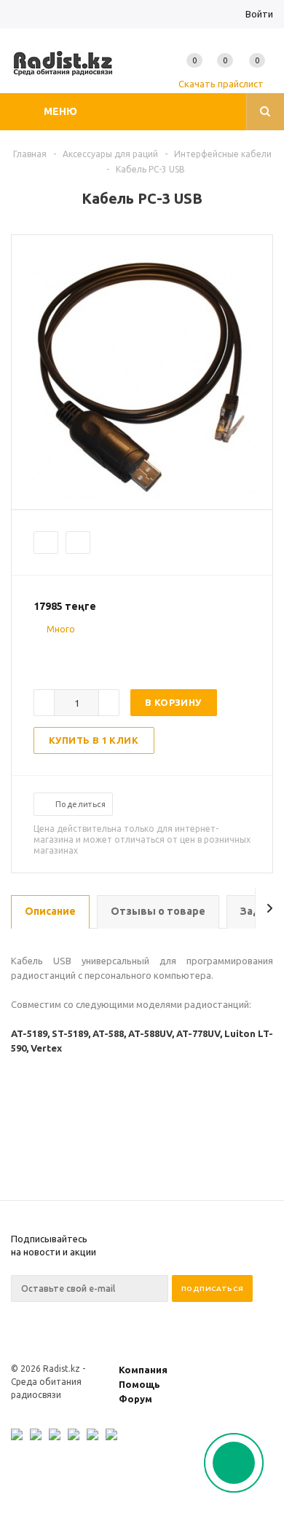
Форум (135, 1399)
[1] (40, 655)
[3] (70, 655)
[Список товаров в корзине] (260, 73)
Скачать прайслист (221, 84)
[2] (55, 655)
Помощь (139, 1384)
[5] (99, 655)
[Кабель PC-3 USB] (142, 497)
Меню (60, 111)
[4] (84, 655)
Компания (143, 1370)
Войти (259, 14)
